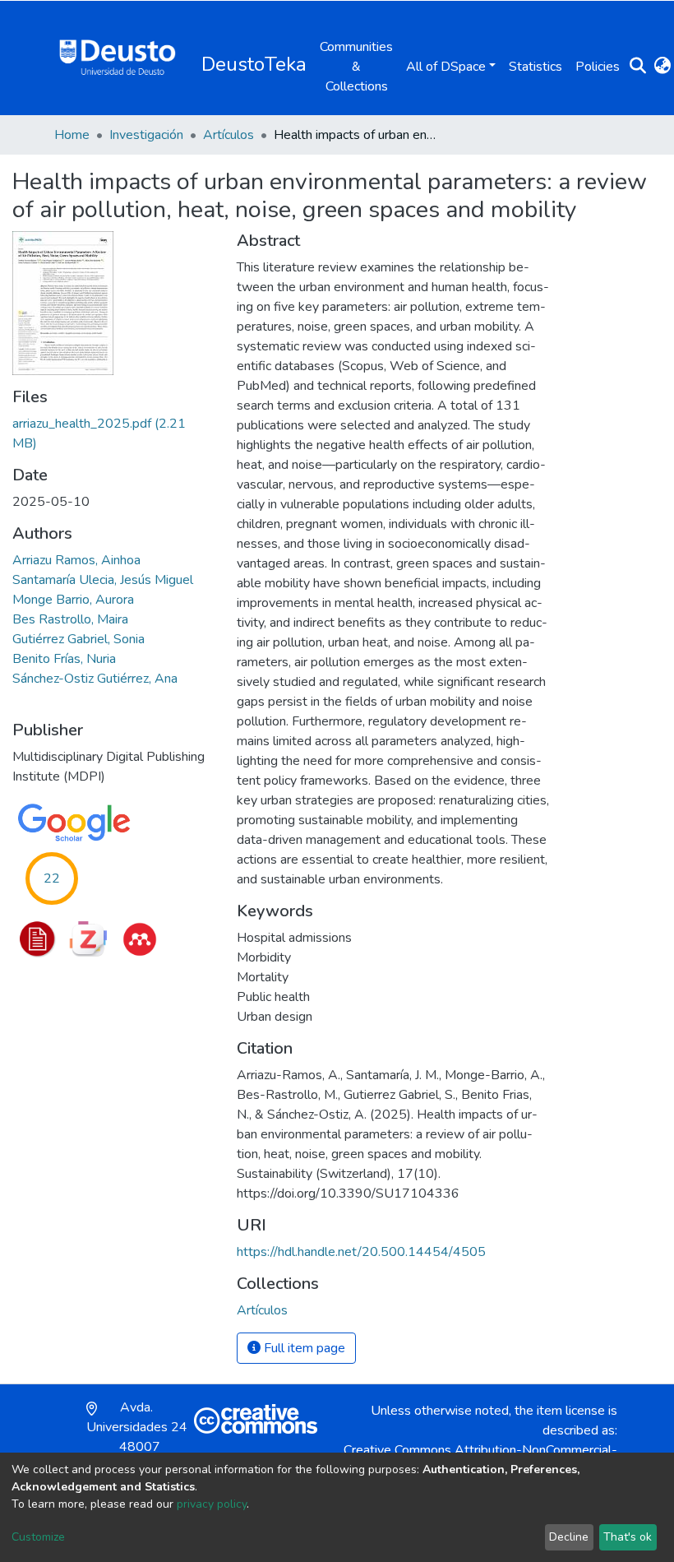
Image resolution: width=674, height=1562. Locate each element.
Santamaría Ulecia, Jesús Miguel (102, 580)
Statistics (535, 67)
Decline (569, 1537)
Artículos (228, 135)
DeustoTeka (254, 64)
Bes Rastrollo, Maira (70, 619)
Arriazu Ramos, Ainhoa (76, 560)
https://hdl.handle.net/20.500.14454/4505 (361, 1252)
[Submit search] (637, 66)
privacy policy (212, 1504)
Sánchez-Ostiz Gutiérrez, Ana (95, 679)
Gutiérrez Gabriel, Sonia (78, 639)
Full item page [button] (303, 1348)
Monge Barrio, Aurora (73, 600)
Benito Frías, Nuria (64, 659)
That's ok (627, 1537)
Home (72, 135)
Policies (597, 67)
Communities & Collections (356, 66)
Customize (38, 1537)
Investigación (146, 135)
